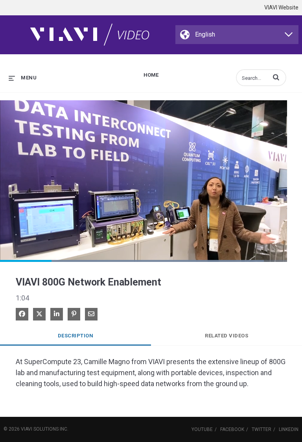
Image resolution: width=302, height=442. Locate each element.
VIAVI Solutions (40, 429)
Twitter (261, 429)
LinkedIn (288, 429)
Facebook (232, 429)
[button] (276, 77)
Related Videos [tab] (226, 336)
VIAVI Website (281, 7)
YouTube (202, 429)
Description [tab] (76, 336)
